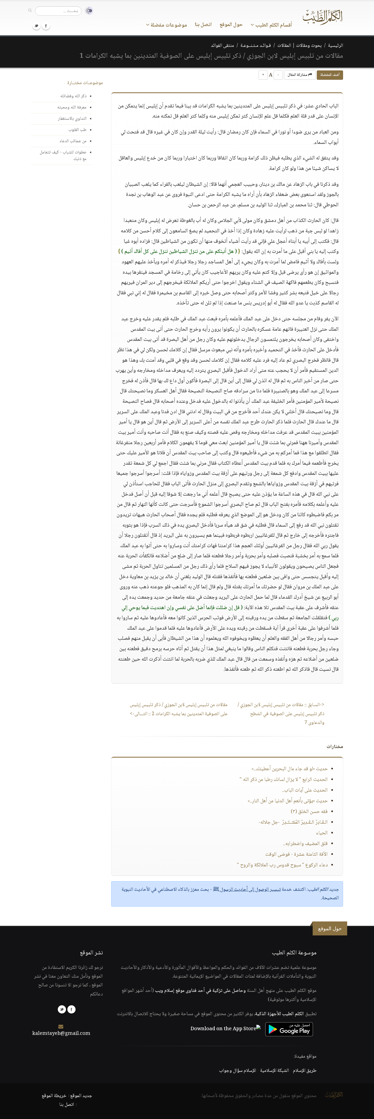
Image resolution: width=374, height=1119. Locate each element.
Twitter (36, 26)
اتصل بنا (203, 25)
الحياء (322, 833)
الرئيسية (335, 46)
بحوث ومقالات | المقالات (299, 46)
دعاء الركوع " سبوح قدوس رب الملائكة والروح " (282, 865)
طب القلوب (77, 130)
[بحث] (30, 10)
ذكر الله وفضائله (73, 96)
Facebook (46, 26)
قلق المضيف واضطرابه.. (305, 844)
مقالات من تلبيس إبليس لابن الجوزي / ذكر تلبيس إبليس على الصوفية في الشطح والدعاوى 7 (281, 714)
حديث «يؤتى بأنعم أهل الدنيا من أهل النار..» (288, 801)
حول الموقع (231, 25)
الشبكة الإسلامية (274, 1071)
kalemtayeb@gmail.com (61, 1034)
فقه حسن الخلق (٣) (309, 811)
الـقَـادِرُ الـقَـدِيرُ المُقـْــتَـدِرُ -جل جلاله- (293, 822)
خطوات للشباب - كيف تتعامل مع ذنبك (63, 156)
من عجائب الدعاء (73, 141)
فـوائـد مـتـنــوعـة (255, 46)
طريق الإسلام (305, 1071)
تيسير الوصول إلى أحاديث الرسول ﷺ (247, 890)
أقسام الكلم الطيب (273, 25)
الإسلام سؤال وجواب (237, 1071)
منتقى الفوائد (222, 46)
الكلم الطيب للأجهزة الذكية (279, 1014)
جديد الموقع (81, 1096)
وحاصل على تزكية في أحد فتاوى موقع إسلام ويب (200, 991)
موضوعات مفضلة (168, 25)
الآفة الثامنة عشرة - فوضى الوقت (296, 854)
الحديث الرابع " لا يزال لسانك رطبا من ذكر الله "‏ (284, 779)
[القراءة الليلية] (87, 10)
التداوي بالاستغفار (72, 118)
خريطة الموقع (54, 1096)
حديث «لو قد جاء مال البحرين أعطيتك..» (290, 769)
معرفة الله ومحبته (72, 107)
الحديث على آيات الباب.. (305, 790)
